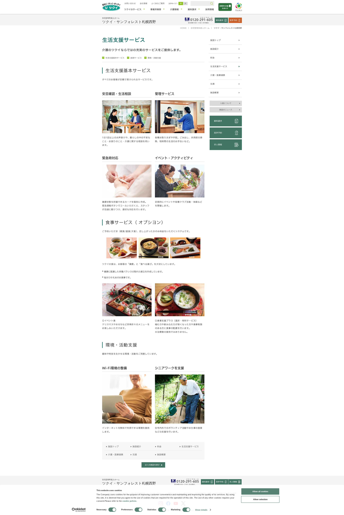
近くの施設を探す (152, 465)
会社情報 (143, 3)
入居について (225, 103)
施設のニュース (225, 110)
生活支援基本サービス (114, 58)
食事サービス (136, 58)
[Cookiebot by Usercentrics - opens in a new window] (78, 510)
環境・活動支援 (154, 58)
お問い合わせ (130, 3)
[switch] (138, 509)
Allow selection (260, 499)
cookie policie (129, 501)
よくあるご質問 (157, 3)
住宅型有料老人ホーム (200, 28)
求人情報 (218, 145)
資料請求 (219, 20)
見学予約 (233, 20)
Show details (201, 510)
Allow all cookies (260, 491)
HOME (183, 28)
